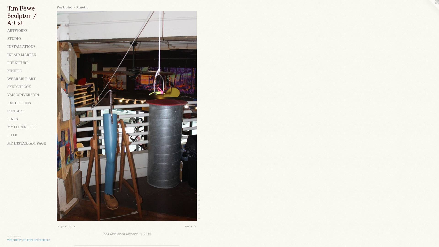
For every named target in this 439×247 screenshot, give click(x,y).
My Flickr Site (21, 127)
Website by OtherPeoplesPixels (28, 240)
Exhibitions (19, 103)
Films (12, 135)
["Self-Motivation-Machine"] (127, 116)
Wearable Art (21, 79)
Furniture (18, 63)
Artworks (17, 31)
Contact (15, 111)
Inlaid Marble (21, 55)
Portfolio (64, 7)
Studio (14, 39)
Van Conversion (23, 95)
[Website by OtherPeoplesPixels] (430, 9)
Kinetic (14, 71)
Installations (21, 47)
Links (12, 119)
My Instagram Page (26, 143)
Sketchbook (19, 87)
